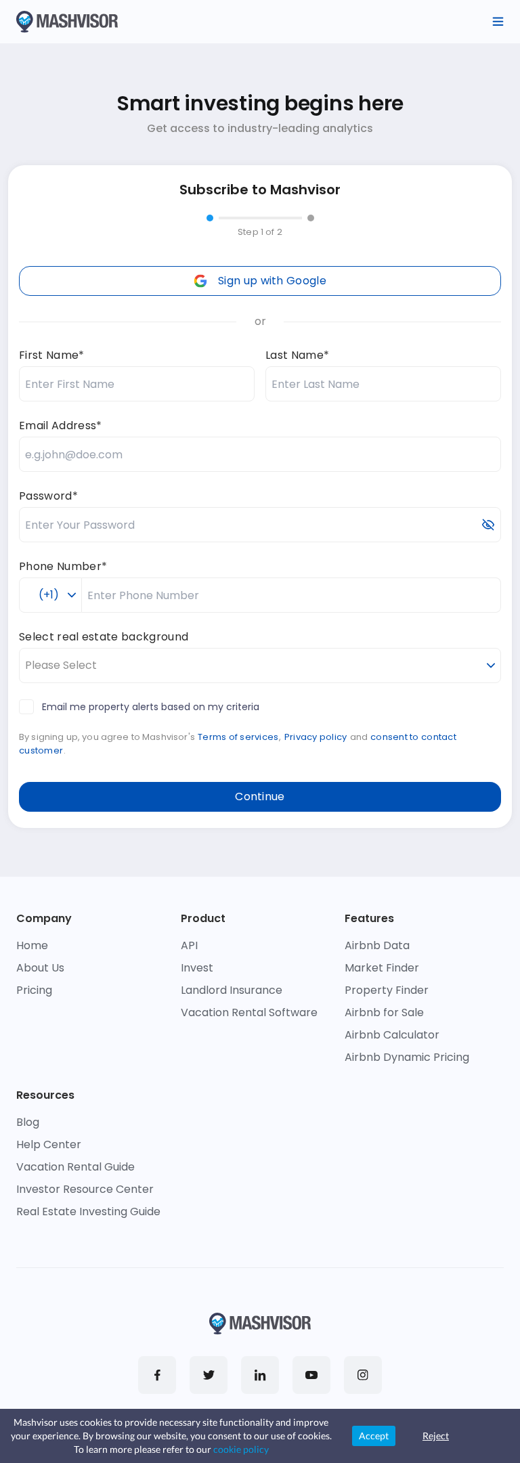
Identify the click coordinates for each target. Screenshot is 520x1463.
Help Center (48, 1144)
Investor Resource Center (85, 1189)
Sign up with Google (272, 280)
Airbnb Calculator (392, 1035)
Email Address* (60, 425)
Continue (260, 796)
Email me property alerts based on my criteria (150, 707)
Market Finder (382, 968)
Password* (48, 496)
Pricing (34, 990)
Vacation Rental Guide (75, 1167)
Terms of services (238, 736)
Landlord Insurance (231, 990)
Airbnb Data (377, 945)
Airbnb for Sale (384, 1012)
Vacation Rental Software (249, 1012)
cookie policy (241, 1449)
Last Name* (297, 355)
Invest (197, 968)
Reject (435, 1435)
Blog (27, 1122)
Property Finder (387, 990)
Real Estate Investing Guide (88, 1211)
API (189, 945)
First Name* (52, 355)
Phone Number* (63, 566)
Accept (374, 1435)
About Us (40, 968)
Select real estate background (103, 637)
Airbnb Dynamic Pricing (407, 1057)
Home (32, 945)
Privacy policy (315, 736)
